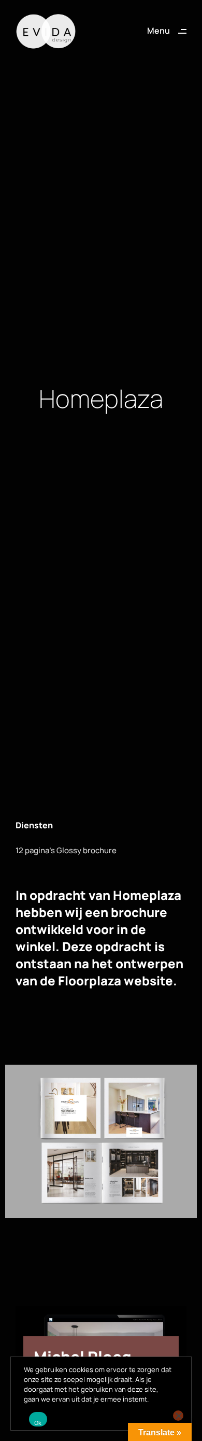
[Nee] (178, 1415)
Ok (38, 1422)
